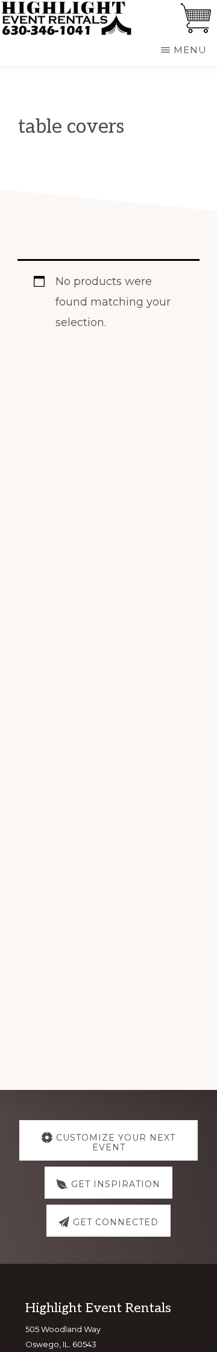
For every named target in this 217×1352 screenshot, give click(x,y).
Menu (190, 50)
